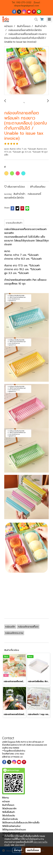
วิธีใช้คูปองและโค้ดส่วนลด (14, 829)
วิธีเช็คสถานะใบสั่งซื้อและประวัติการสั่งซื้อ (20, 822)
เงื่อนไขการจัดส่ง (10, 819)
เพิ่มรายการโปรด (16, 187)
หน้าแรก (6, 801)
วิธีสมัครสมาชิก (9, 808)
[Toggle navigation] (49, 19)
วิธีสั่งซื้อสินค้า (8, 812)
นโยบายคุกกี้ (20, 845)
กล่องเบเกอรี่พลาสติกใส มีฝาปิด (22, 196)
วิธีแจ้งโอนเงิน (8, 815)
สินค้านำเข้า (19, 194)
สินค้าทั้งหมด (8, 805)
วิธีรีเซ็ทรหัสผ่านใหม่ (11, 826)
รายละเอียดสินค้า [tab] (14, 223)
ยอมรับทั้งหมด (33, 850)
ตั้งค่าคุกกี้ (18, 850)
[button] (35, 19)
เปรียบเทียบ (39, 187)
